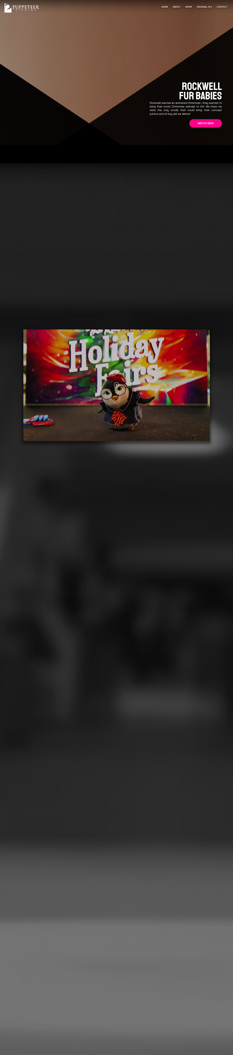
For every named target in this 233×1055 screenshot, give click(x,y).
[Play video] (116, 385)
